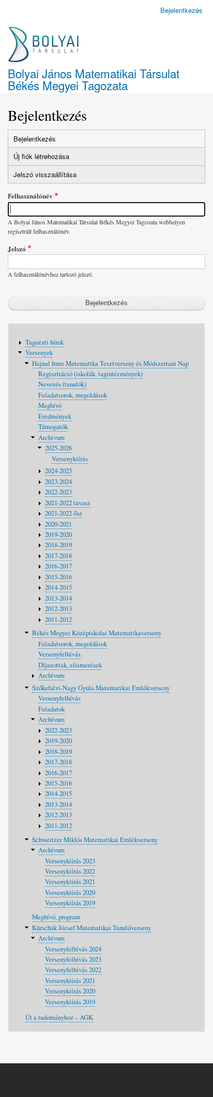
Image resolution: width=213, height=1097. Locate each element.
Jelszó (17, 248)
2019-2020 (58, 534)
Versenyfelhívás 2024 (73, 949)
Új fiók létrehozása (41, 156)
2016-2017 (58, 566)
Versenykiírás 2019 (70, 903)
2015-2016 (58, 577)
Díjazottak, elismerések (70, 665)
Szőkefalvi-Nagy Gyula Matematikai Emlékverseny (101, 687)
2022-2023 (58, 492)
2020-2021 (58, 524)
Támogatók (53, 426)
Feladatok (51, 709)
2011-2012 (58, 619)
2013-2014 (58, 598)
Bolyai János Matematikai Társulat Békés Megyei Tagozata (93, 79)
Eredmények (54, 416)
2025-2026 (58, 448)
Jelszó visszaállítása (45, 174)
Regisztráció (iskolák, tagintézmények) (90, 373)
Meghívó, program (56, 917)
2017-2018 (58, 555)
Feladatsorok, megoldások (72, 395)
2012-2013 (58, 608)
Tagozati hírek (44, 342)
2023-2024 (58, 481)
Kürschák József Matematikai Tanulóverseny (91, 927)
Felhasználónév (30, 196)
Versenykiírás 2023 (70, 861)
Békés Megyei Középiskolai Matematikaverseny (96, 633)
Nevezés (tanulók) (62, 384)
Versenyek (39, 352)
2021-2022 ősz (63, 513)
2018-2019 (58, 544)
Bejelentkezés (181, 10)
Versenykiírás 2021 (70, 881)
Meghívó (50, 405)
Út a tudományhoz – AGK (59, 1017)
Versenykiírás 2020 (70, 892)
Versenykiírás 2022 (70, 871)
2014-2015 (58, 587)
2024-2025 (58, 470)
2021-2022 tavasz (67, 502)
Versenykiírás (70, 458)
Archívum (51, 437)
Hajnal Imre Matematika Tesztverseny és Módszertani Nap (110, 363)
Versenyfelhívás (59, 654)
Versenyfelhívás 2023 (73, 959)
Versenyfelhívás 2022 (73, 969)
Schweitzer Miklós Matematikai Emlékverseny (95, 839)
